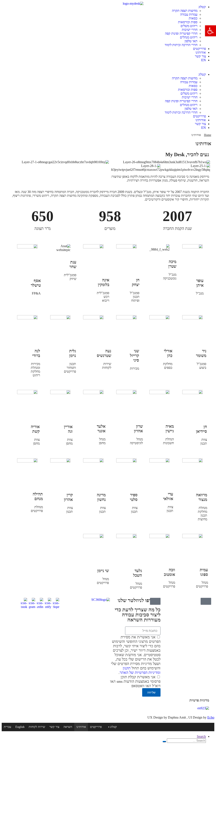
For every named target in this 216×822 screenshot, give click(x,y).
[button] (210, 30)
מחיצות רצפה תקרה (184, 10)
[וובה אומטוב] (154, 569)
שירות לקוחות (37, 726)
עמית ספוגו (204, 572)
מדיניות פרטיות (199, 700)
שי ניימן (103, 570)
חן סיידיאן (201, 429)
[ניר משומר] (187, 350)
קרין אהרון (68, 497)
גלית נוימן (72, 353)
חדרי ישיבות (189, 29)
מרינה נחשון (101, 497)
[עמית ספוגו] (187, 569)
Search (201, 736)
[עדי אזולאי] (154, 493)
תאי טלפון (191, 41)
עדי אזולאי (168, 496)
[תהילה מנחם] (22, 493)
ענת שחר (72, 264)
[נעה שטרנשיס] (88, 350)
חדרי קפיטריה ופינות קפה (181, 33)
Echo (210, 717)
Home (207, 135)
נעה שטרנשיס (104, 353)
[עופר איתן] (187, 279)
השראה (67, 726)
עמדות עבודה (188, 14)
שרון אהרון (138, 428)
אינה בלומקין (103, 282)
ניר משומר (201, 353)
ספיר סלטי (134, 497)
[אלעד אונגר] (88, 425)
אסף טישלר (36, 283)
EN (203, 60)
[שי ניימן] (88, 569)
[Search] (164, 741)
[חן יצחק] (121, 279)
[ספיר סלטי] (121, 494)
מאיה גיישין (170, 428)
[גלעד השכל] (121, 569)
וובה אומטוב (169, 572)
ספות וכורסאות (187, 22)
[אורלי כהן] (154, 350)
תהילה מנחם (38, 496)
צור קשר (200, 56)
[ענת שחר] (55, 261)
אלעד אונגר (101, 428)
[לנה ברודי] (22, 350)
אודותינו (201, 52)
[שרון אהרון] (121, 425)
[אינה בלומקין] (88, 279)
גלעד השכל (137, 573)
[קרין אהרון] (55, 494)
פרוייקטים (199, 48)
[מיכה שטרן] (154, 261)
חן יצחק (135, 282)
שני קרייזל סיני (134, 355)
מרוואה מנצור (201, 497)
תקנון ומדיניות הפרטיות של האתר (140, 670)
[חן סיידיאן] (187, 425)
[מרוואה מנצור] (187, 494)
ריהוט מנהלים (188, 37)
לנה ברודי (36, 353)
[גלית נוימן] (55, 350)
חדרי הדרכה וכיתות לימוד (181, 45)
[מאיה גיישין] (154, 425)
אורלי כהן (168, 353)
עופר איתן (200, 283)
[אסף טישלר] (22, 279)
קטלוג (202, 7)
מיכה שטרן (172, 264)
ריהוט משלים (189, 26)
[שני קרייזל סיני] (121, 350)
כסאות (193, 18)
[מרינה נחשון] (88, 494)
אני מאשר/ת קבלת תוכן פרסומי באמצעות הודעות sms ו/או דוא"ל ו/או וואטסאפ (135, 681)
